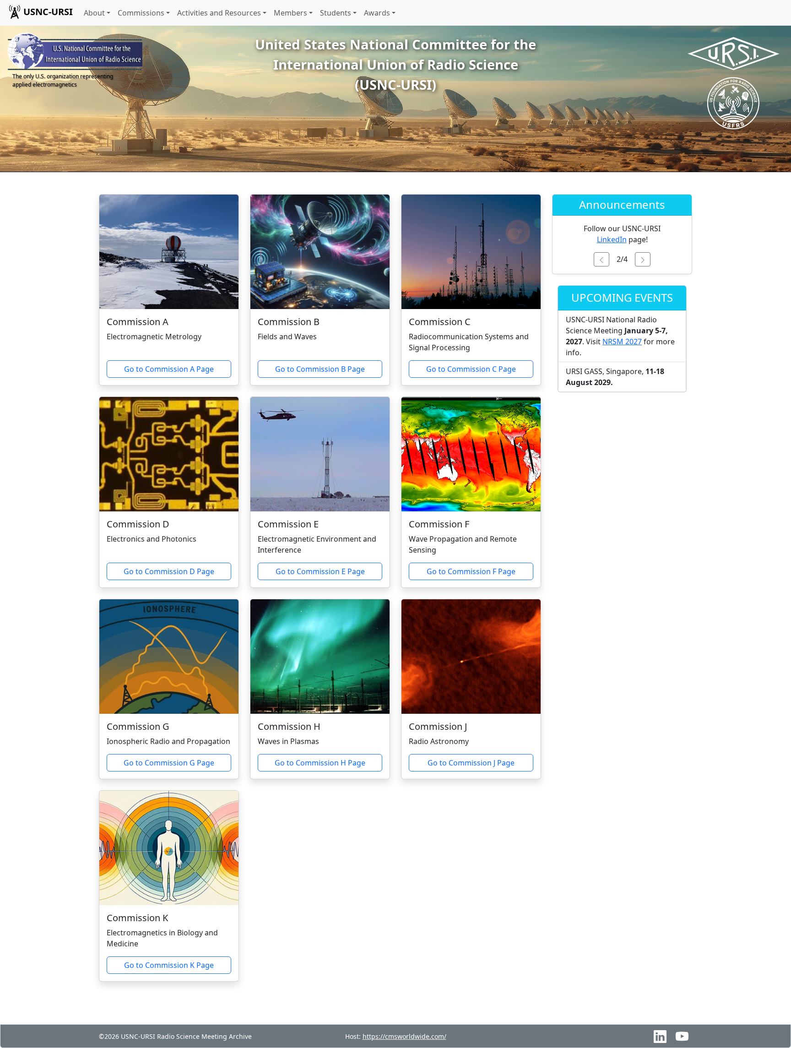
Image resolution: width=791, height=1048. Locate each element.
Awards (377, 13)
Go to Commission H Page (320, 763)
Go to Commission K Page (169, 965)
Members (290, 13)
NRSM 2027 (622, 342)
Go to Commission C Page (471, 369)
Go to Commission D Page (169, 571)
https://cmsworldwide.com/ (404, 1036)
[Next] (642, 259)
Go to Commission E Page (320, 571)
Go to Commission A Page (169, 369)
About (94, 13)
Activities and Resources (219, 13)
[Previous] (601, 259)
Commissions (141, 13)
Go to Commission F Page (471, 571)
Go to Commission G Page (169, 763)
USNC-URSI (48, 11)
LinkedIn (612, 239)
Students (335, 13)
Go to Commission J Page (471, 763)
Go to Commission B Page (320, 369)
